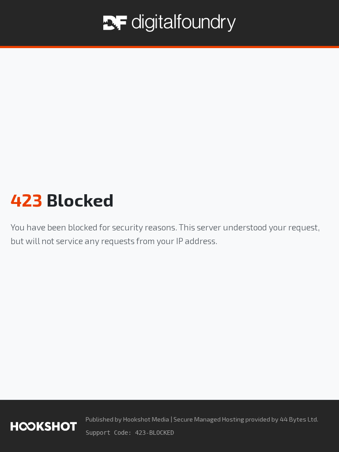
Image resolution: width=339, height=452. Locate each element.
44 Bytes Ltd (298, 419)
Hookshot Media (146, 419)
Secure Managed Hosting (208, 419)
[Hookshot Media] (44, 426)
